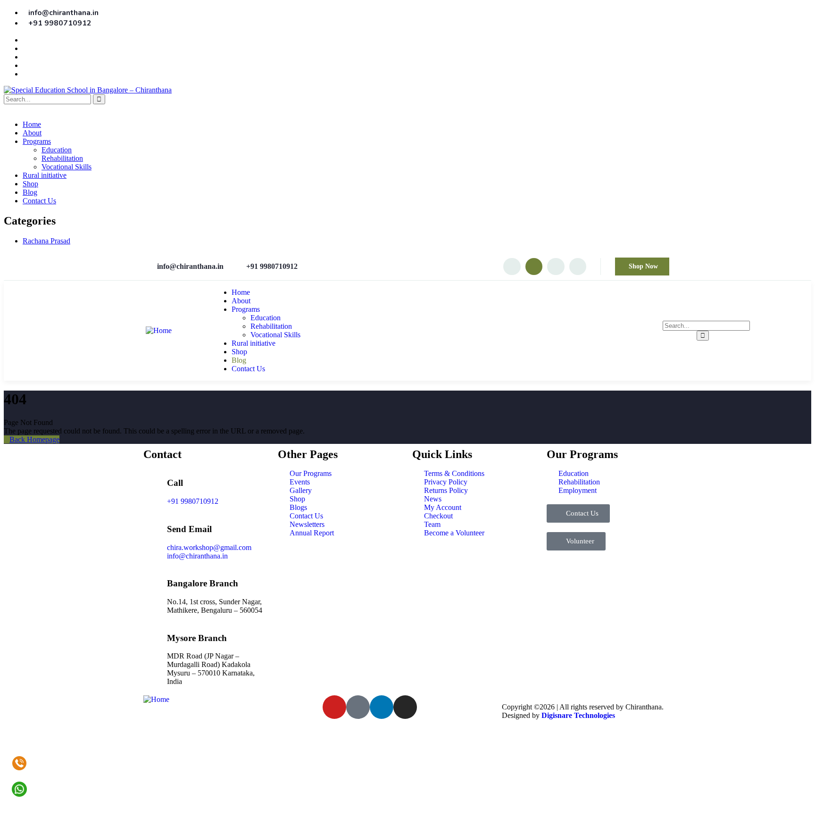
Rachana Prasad (46, 241)
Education (57, 150)
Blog (30, 192)
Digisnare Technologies (578, 715)
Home (32, 124)
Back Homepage (34, 439)
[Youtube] (533, 266)
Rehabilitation (62, 158)
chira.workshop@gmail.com (209, 547)
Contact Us (39, 201)
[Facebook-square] (358, 707)
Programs (37, 141)
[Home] (159, 330)
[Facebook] (555, 266)
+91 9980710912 (192, 501)
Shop (30, 184)
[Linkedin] (577, 266)
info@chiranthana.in (197, 556)
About (32, 133)
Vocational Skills (66, 167)
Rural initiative (45, 175)
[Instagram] (511, 266)
